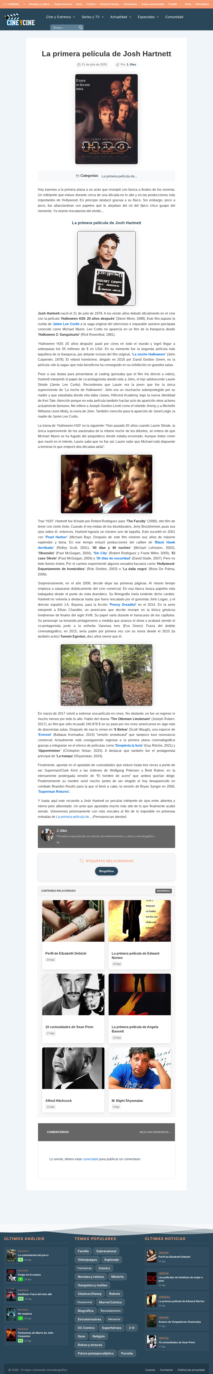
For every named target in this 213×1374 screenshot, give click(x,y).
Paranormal (84, 1302)
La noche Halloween (149, 354)
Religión (99, 1336)
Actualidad (118, 17)
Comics (104, 1268)
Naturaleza (181, 4)
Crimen (69, 4)
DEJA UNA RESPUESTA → (156, 1132)
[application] (73, 17)
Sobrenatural (106, 1251)
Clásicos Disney (90, 1294)
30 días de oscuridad (113, 558)
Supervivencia (42, 4)
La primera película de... (119, 176)
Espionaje (111, 1260)
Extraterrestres (89, 1319)
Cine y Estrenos (58, 17)
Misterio (117, 1277)
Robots (114, 1294)
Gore (81, 1336)
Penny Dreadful (122, 604)
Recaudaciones (111, 1310)
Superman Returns (54, 791)
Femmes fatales (88, 4)
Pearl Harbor (56, 537)
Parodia (127, 1353)
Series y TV (91, 17)
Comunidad (174, 17)
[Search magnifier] (81, 27)
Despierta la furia (129, 745)
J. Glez (131, 64)
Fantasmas (109, 4)
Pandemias (199, 4)
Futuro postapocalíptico (96, 1353)
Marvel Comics (110, 1302)
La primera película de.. (73, 817)
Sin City (100, 553)
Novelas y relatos (91, 1277)
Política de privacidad (191, 1370)
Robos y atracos (90, 1345)
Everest (45, 734)
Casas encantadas (131, 4)
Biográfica (106, 871)
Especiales (146, 17)
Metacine (114, 1319)
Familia (151, 4)
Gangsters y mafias (92, 1285)
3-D (132, 1328)
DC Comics (86, 1328)
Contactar (166, 1370)
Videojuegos (87, 1260)
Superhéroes (111, 1328)
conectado (90, 1159)
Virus (166, 4)
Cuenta (150, 1370)
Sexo (58, 4)
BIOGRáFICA (163, 891)
